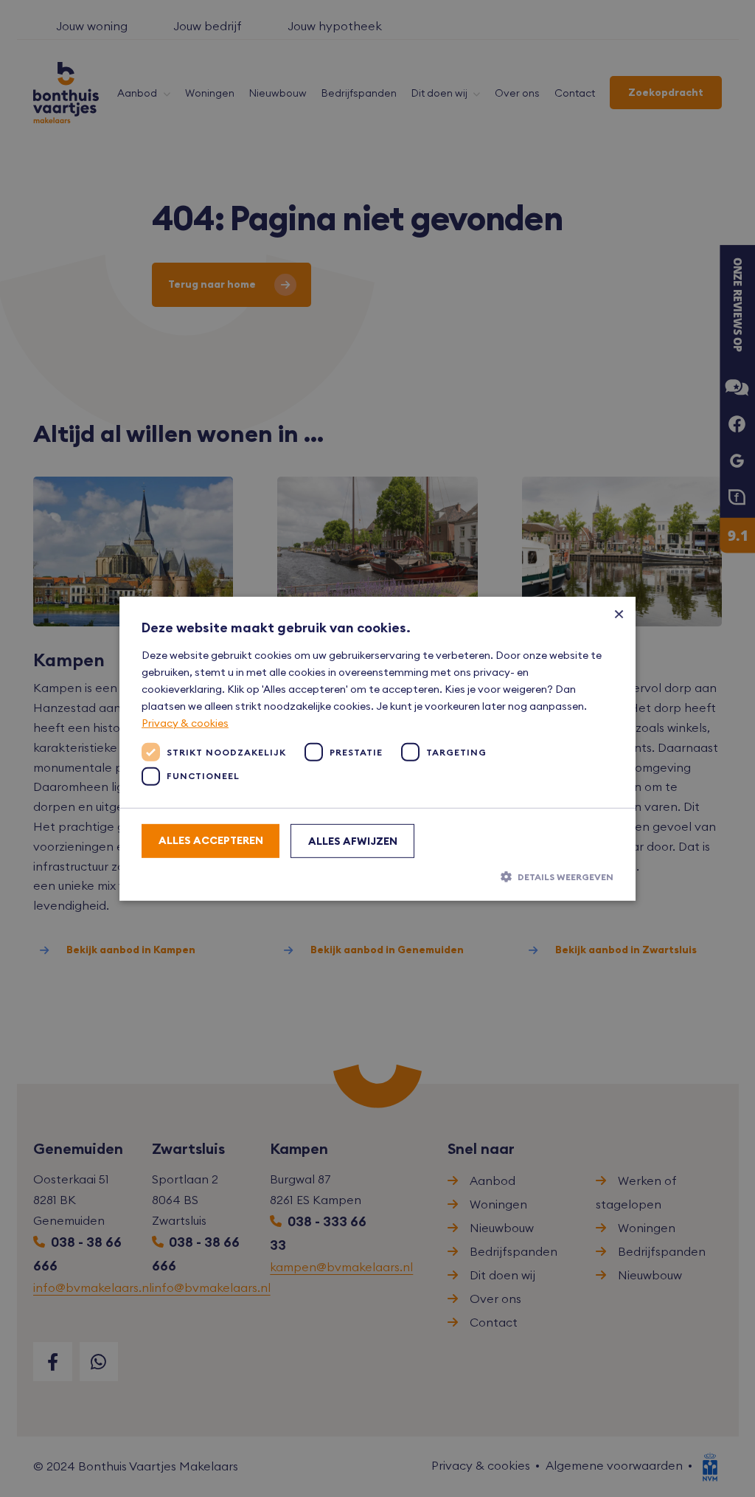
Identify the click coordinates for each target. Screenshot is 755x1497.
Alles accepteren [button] (211, 840)
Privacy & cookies (185, 723)
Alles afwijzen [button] (352, 841)
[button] (377, 876)
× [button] (618, 612)
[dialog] (377, 748)
